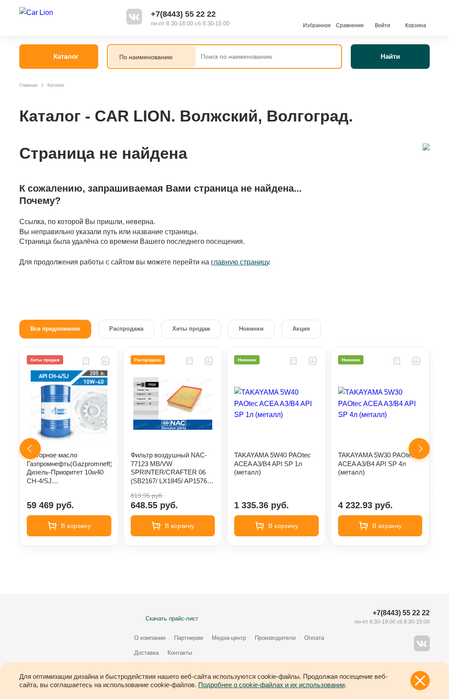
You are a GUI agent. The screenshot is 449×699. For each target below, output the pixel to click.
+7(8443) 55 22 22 (183, 14)
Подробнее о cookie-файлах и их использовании (271, 684)
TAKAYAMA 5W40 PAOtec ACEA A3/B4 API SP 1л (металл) (272, 463)
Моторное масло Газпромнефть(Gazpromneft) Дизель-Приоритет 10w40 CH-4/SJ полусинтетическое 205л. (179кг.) (69, 468)
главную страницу (240, 262)
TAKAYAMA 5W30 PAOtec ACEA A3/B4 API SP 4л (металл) (376, 463)
